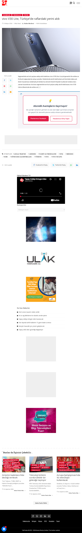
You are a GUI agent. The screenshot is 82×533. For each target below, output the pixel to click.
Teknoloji (17, 15)
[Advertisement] (41, 139)
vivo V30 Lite (57, 157)
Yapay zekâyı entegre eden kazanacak (31, 319)
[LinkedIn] (4, 92)
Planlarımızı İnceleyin (38, 118)
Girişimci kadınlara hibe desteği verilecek (13, 476)
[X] (37, 516)
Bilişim (34, 465)
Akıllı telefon (20, 154)
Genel (6, 462)
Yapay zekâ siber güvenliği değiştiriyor (31, 330)
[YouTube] (49, 516)
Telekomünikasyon (12, 467)
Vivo (46, 157)
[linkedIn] (77, 165)
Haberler (6, 15)
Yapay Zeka (8, 470)
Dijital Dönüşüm (11, 460)
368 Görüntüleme (42, 23)
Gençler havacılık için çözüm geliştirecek (31, 326)
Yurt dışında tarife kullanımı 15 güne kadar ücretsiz (35, 322)
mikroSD (70, 154)
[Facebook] (4, 80)
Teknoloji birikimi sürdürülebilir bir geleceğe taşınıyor (37, 477)
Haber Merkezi (29, 23)
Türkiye (38, 157)
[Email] (10, 92)
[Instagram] (41, 516)
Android (32, 154)
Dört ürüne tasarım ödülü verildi (29, 312)
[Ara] (74, 3)
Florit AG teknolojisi (47, 154)
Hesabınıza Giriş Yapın (61, 119)
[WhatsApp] (10, 86)
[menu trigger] (78, 3)
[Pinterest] (4, 86)
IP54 (61, 154)
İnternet (7, 465)
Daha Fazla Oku (19, 490)
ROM (6, 157)
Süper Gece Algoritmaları (21, 157)
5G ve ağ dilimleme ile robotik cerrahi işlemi (33, 315)
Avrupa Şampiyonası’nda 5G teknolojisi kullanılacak (68, 477)
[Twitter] (10, 80)
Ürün (26, 15)
